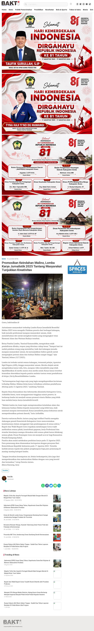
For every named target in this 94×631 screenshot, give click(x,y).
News (11, 10)
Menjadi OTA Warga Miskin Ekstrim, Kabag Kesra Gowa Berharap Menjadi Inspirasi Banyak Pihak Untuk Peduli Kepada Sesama (25, 593)
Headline (5, 471)
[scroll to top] (89, 628)
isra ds (10, 476)
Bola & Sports (61, 10)
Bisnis (85, 10)
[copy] (59, 485)
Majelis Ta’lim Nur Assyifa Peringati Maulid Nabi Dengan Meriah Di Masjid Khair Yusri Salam (26, 572)
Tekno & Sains (75, 10)
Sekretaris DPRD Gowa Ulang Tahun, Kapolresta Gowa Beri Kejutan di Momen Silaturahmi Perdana (27, 561)
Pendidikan (38, 10)
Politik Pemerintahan (23, 10)
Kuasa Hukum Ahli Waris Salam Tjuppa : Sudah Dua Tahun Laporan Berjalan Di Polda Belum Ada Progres (26, 604)
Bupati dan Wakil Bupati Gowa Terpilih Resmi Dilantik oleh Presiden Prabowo (26, 583)
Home (4, 10)
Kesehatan (49, 10)
